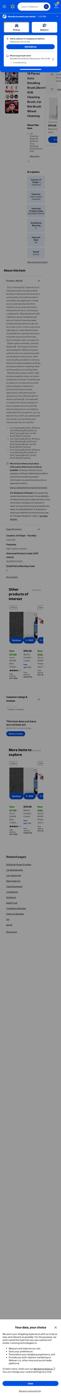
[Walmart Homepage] (12, 6)
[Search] (46, 6)
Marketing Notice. (43, 1368)
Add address (30, 46)
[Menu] (5, 6)
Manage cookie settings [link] (30, 1391)
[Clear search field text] (42, 7)
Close (30, 1383)
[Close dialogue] (55, 1327)
